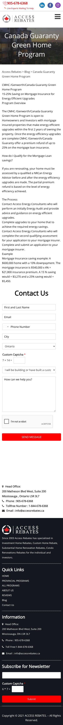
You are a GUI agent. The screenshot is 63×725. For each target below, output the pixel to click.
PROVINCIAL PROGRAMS (15, 580)
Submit (32, 699)
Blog (4, 600)
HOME (5, 575)
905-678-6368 (17, 3)
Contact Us (8, 605)
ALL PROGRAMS (10, 585)
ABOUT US (8, 590)
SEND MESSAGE (31, 437)
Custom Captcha (14, 354)
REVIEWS (7, 595)
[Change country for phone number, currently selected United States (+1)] (5, 327)
